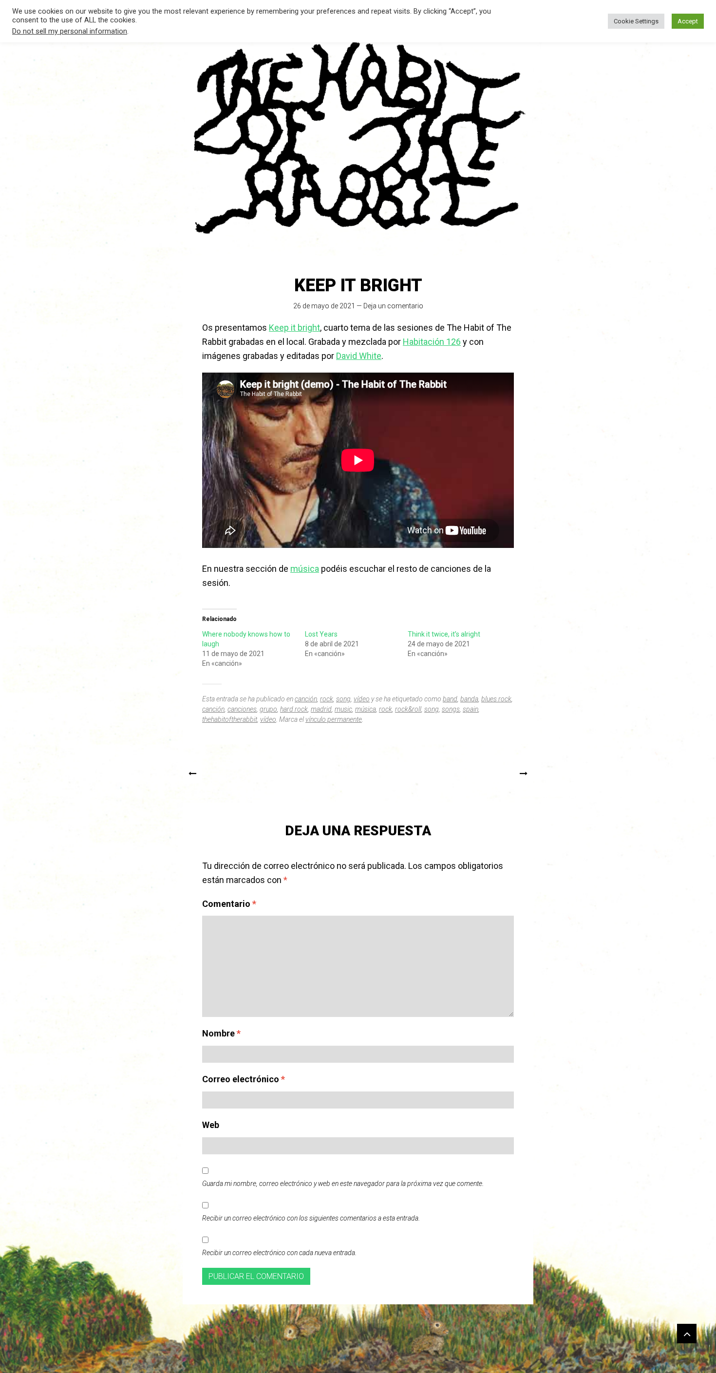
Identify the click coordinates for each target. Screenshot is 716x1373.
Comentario (229, 904)
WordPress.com (424, 1358)
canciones (242, 709)
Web (210, 1125)
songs (451, 709)
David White (358, 356)
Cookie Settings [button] (636, 21)
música (304, 569)
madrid (321, 709)
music (343, 709)
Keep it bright (294, 327)
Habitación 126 (432, 342)
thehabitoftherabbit (229, 719)
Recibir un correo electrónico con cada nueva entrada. (279, 1253)
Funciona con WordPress (305, 1358)
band (450, 699)
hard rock (294, 709)
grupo (268, 709)
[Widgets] (687, 1333)
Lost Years (321, 634)
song (343, 699)
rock (326, 699)
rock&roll (408, 709)
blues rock (496, 699)
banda (469, 699)
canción (306, 699)
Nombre (221, 1033)
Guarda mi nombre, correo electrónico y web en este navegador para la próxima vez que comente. (343, 1183)
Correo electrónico (243, 1079)
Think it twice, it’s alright (444, 634)
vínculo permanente (333, 719)
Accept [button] (688, 21)
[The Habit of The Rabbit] (358, 137)
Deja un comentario (393, 306)
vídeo (362, 699)
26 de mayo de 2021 (324, 306)
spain (470, 709)
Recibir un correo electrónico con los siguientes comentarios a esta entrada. (311, 1218)
